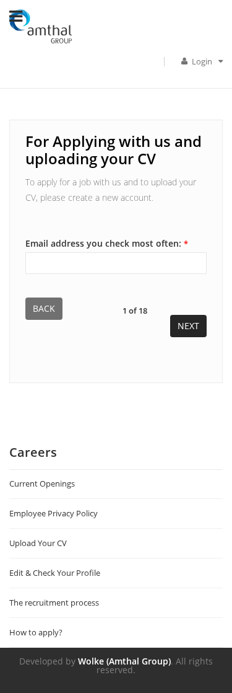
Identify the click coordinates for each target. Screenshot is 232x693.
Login (203, 61)
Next (188, 326)
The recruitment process (54, 602)
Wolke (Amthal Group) (124, 661)
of (134, 310)
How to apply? (35, 632)
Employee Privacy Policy (53, 513)
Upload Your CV (38, 543)
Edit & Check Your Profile (54, 572)
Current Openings (42, 483)
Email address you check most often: (106, 242)
